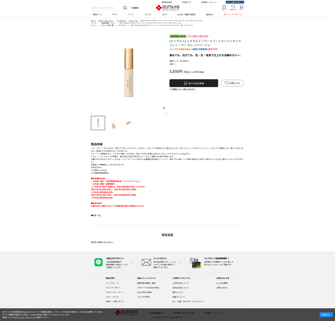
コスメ (164, 14)
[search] (125, 8)
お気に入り (233, 9)
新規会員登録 (167, 2)
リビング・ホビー (113, 287)
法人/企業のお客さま (235, 2)
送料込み (209, 14)
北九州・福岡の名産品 (186, 14)
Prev (93, 113)
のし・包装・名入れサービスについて (187, 301)
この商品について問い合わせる (182, 89)
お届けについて (178, 296)
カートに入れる (196, 83)
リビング (147, 14)
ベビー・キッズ (112, 296)
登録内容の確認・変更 (146, 283)
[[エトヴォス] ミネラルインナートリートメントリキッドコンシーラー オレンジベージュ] (129, 73)
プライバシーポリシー (24, 317)
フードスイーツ (112, 283)
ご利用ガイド (186, 2)
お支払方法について (180, 287)
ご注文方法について (180, 283)
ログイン (224, 9)
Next (164, 113)
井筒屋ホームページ (208, 2)
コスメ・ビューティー (115, 292)
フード (131, 14)
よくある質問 (221, 283)
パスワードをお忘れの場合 (148, 287)
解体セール (97, 14)
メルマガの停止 (143, 296)
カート (241, 9)
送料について (177, 292)
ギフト (115, 14)
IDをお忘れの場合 (144, 292)
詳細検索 (135, 7)
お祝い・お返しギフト (115, 301)
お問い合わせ (221, 287)
